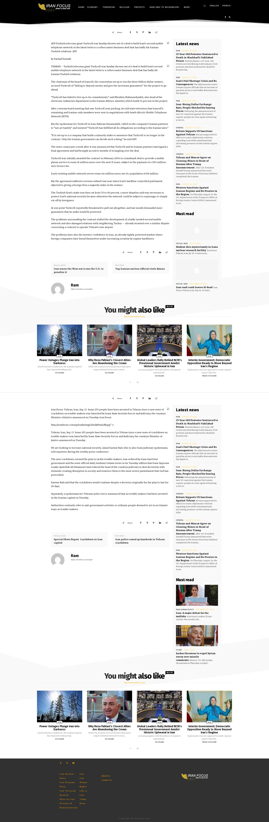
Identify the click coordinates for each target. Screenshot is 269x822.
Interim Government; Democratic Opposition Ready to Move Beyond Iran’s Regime (209, 363)
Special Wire (182, 243)
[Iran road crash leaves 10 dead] (197, 269)
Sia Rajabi (59, 373)
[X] (229, 17)
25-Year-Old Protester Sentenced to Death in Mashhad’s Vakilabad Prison (197, 57)
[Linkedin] (149, 32)
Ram (75, 285)
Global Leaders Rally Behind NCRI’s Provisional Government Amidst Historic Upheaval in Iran (159, 363)
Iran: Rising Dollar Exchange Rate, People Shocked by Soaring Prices (195, 107)
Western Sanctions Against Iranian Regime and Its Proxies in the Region (196, 191)
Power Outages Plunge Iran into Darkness (60, 361)
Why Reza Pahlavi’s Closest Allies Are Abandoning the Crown (109, 361)
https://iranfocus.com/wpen (82, 289)
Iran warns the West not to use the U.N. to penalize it (78, 270)
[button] (204, 6)
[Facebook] (225, 17)
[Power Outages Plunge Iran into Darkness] (59, 340)
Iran (178, 51)
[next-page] (137, 382)
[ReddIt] (156, 32)
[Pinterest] (143, 32)
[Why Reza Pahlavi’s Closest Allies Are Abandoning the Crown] (109, 340)
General (180, 128)
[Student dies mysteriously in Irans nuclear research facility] (197, 229)
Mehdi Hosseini (209, 376)
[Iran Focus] (54, 7)
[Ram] (59, 289)
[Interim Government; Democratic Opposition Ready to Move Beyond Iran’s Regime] (209, 340)
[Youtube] (73, 763)
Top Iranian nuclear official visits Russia (140, 268)
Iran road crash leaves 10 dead (194, 287)
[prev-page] (131, 382)
